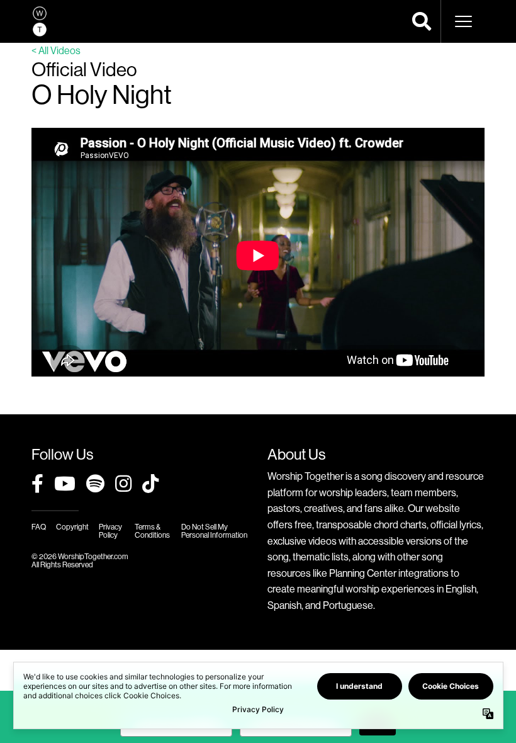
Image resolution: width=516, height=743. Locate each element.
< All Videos (56, 50)
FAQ (38, 526)
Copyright (72, 526)
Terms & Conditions (152, 531)
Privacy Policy (110, 531)
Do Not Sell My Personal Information (214, 531)
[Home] (39, 21)
